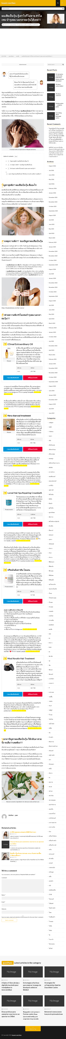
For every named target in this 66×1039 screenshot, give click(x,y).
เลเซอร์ (51, 863)
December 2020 (53, 368)
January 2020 (52, 395)
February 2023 (53, 327)
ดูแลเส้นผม (13, 24)
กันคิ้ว (50, 427)
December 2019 (53, 399)
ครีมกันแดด (52, 445)
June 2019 (51, 413)
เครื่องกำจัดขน (53, 836)
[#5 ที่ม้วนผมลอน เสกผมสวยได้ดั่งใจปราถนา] (5, 835)
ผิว (49, 638)
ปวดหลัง (51, 611)
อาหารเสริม (52, 827)
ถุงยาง (50, 539)
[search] (63, 8)
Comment (4, 877)
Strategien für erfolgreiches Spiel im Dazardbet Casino (52, 985)
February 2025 (53, 242)
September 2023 (53, 296)
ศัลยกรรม (51, 741)
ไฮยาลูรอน (52, 944)
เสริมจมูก (51, 872)
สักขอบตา (51, 764)
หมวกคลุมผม (52, 800)
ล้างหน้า (51, 737)
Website (4, 909)
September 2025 (53, 211)
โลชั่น (50, 926)
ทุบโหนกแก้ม (52, 584)
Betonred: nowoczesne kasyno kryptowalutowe (54, 1013)
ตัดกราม (51, 517)
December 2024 (53, 251)
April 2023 (51, 318)
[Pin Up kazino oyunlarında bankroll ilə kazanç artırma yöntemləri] (51, 77)
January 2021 (52, 363)
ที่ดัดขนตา (51, 562)
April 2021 (51, 350)
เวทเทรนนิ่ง (52, 867)
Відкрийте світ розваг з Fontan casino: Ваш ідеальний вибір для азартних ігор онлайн (31, 1015)
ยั (49, 687)
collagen (51, 422)
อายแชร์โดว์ (52, 813)
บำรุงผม (51, 607)
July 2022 (51, 341)
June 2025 (51, 224)
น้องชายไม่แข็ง (53, 589)
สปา (50, 759)
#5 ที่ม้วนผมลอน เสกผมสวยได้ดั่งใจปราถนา (23, 832)
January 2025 (52, 247)
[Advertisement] (33, 41)
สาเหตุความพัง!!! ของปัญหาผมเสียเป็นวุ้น (20, 164)
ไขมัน (50, 930)
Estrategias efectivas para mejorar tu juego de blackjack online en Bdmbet (32, 986)
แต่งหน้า (51, 881)
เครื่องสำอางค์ (52, 845)
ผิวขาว (50, 642)
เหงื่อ (50, 876)
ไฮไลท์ (50, 948)
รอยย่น (50, 701)
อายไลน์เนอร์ (52, 818)
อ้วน (50, 831)
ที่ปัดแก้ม (51, 566)
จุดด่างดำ (51, 490)
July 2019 (51, 408)
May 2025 (51, 229)
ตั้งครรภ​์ (51, 530)
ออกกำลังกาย (52, 804)
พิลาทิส (51, 656)
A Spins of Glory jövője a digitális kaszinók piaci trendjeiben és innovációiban (10, 986)
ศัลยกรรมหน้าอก (53, 746)
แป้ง (50, 885)
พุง (49, 660)
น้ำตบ (50, 593)
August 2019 (52, 404)
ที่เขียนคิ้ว (51, 580)
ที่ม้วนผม (51, 571)
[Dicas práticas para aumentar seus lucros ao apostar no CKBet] (5, 844)
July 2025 (51, 220)
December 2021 (53, 345)
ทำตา (50, 553)
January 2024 (52, 278)
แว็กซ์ (50, 894)
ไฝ (49, 935)
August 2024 (52, 269)
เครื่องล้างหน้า (52, 840)
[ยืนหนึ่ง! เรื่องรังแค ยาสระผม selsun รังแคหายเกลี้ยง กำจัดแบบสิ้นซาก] (5, 856)
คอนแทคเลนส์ (52, 481)
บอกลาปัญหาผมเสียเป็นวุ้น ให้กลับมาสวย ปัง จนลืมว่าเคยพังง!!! (23, 174)
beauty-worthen (16, 1035)
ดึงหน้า (51, 503)
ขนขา (50, 436)
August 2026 (52, 166)
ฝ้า (49, 651)
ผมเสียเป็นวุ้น (35, 24)
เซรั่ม (50, 849)
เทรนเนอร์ (51, 854)
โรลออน (51, 921)
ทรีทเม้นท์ (51, 544)
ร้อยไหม (51, 719)
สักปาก (50, 773)
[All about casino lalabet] (51, 87)
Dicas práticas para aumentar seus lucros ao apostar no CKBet (11, 1014)
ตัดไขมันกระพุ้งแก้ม (54, 521)
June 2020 (51, 390)
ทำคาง (50, 548)
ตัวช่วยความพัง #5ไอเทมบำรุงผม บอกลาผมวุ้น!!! (21, 168)
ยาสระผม (51, 692)
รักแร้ (50, 705)
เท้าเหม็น (51, 858)
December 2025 (53, 197)
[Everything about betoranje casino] (51, 116)
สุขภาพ (51, 782)
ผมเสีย (50, 629)
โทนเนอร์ (51, 899)
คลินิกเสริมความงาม (54, 463)
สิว (49, 777)
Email (3, 902)
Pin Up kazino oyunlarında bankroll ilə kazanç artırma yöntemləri (60, 77)
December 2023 (53, 282)
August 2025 (52, 215)
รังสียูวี (50, 710)
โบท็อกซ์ (51, 903)
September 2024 (53, 265)
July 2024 (51, 274)
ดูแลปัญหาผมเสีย (22, 24)
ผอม (50, 633)
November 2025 (53, 202)
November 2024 (53, 256)
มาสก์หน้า (51, 678)
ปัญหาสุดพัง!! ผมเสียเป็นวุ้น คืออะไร (18, 161)
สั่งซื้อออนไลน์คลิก (33, 377)
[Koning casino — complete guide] (51, 106)
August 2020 (52, 386)
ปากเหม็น (51, 620)
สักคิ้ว (50, 768)
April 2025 (51, 233)
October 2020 (52, 377)
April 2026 (51, 184)
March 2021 (52, 354)
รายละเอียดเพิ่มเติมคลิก (13, 377)
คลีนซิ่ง (51, 467)
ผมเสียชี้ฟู (29, 24)
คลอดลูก (51, 458)
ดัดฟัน (50, 499)
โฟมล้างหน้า (52, 908)
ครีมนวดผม (52, 454)
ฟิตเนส (51, 669)
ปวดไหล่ (51, 616)
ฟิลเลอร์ (51, 674)
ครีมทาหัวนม (52, 449)
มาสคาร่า (51, 683)
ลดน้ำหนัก (51, 723)
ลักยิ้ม (50, 728)
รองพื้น (50, 696)
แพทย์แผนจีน (52, 890)
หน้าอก (51, 791)
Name (4, 895)
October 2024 (52, 260)
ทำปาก (50, 557)
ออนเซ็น (51, 809)
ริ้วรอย (50, 714)
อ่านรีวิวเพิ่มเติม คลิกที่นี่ (20, 465)
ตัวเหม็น (51, 526)
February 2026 (53, 188)
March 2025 (52, 238)
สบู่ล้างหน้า (52, 755)
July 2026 (51, 170)
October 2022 (52, 336)
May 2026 (51, 179)
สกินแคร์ (51, 750)
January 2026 (52, 193)
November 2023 (53, 287)
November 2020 (53, 372)
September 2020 (53, 381)
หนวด (50, 786)
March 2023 (52, 323)
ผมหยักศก (51, 625)
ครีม (50, 440)
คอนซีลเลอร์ (52, 476)
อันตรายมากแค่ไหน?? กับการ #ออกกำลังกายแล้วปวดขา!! (56, 154)
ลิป (49, 732)
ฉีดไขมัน (51, 494)
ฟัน (50, 665)
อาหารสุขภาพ (52, 822)
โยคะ (50, 912)
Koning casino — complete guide (59, 105)
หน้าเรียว (51, 795)
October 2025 (52, 206)
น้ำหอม (51, 602)
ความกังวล (51, 472)
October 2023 (52, 291)
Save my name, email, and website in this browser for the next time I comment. (22, 917)
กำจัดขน (51, 431)
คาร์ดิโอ (51, 485)
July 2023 (51, 305)
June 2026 (51, 175)
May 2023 (51, 314)
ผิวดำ (50, 647)
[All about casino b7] (51, 97)
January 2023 (52, 332)
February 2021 (53, 359)
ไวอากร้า (51, 939)
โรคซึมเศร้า (52, 917)
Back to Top (33, 1029)
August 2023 (52, 300)
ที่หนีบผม (51, 575)
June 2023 (51, 309)
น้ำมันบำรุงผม (52, 598)
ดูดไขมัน (51, 508)
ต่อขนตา (51, 535)
